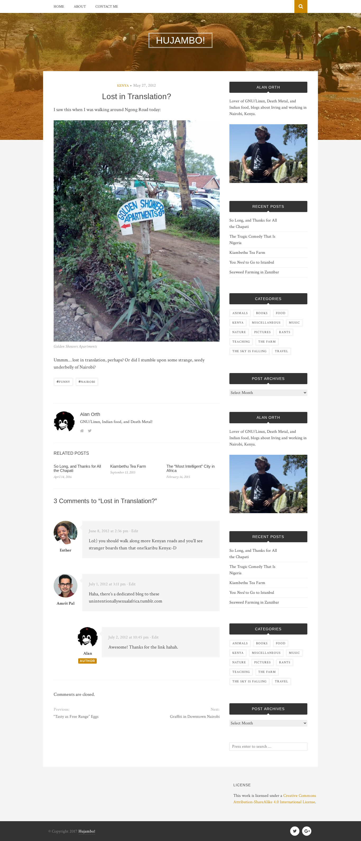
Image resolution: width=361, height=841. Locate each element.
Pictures (262, 332)
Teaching (241, 342)
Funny (63, 381)
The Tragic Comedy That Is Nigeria (252, 240)
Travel (281, 351)
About (80, 6)
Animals (240, 313)
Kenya (123, 85)
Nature (239, 332)
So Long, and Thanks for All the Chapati (77, 468)
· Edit (133, 531)
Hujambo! (86, 831)
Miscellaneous (266, 323)
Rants (284, 332)
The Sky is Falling (249, 351)
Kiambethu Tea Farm (128, 466)
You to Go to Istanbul (251, 262)
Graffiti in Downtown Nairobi (194, 716)
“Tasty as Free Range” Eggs (76, 716)
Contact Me (106, 6)
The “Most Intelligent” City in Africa (190, 468)
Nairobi (86, 381)
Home (59, 6)
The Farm (267, 342)
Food (280, 313)
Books (262, 313)
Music (294, 323)
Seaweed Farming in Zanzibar (254, 272)
